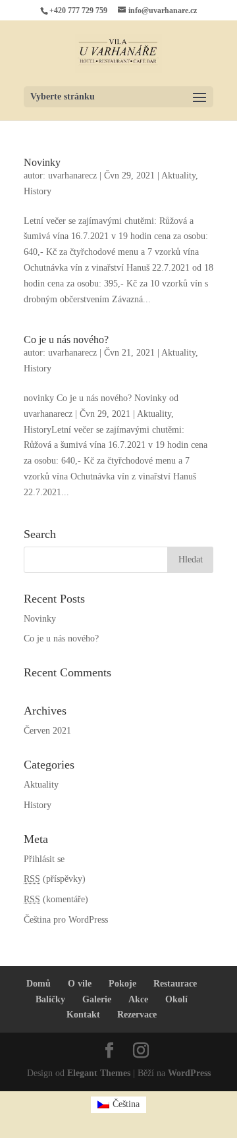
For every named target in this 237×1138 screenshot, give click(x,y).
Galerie (96, 999)
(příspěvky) (55, 879)
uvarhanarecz (72, 175)
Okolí (176, 999)
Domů (38, 984)
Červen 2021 (47, 731)
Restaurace (175, 984)
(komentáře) (56, 899)
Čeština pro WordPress (66, 920)
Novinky (42, 162)
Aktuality (178, 175)
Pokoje (122, 984)
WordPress (189, 1073)
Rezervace (137, 1014)
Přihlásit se (44, 859)
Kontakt (83, 1014)
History (37, 191)
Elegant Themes (98, 1073)
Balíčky (50, 999)
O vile (80, 984)
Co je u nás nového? (66, 339)
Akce (138, 999)
